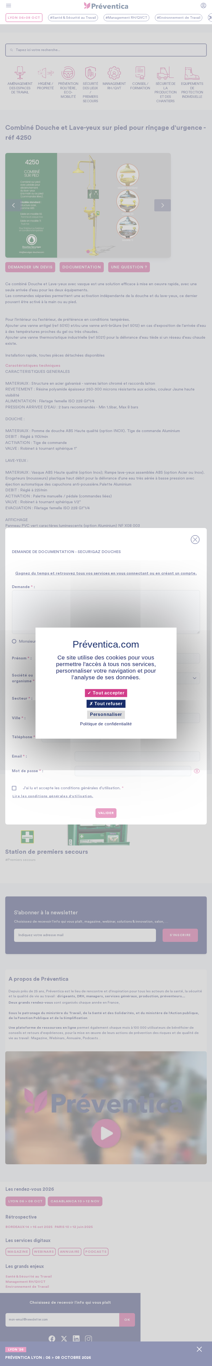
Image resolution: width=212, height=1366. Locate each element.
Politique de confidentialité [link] (106, 723)
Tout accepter (107, 693)
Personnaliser (106, 714)
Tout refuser (108, 704)
